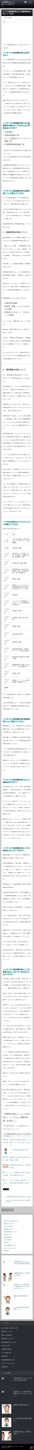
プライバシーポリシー (9, 1248)
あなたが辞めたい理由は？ (10, 1220)
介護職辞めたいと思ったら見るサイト (8, 4)
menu (30, 2)
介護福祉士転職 (7, 1237)
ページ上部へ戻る (31, 1447)
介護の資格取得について (9, 1231)
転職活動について (8, 1229)
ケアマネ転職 (7, 1239)
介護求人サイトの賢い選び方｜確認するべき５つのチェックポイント (22, 1286)
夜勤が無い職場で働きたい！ (22, 1405)
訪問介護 (6, 1242)
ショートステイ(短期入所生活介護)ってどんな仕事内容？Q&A (18, 1201)
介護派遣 (6, 1250)
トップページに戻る (7, 1209)
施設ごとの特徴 (8, 17)
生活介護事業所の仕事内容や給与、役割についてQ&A (18, 1196)
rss (25, 2)
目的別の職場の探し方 (9, 1245)
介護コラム (6, 1234)
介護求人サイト (7, 1223)
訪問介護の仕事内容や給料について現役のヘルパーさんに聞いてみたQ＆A (20, 1142)
